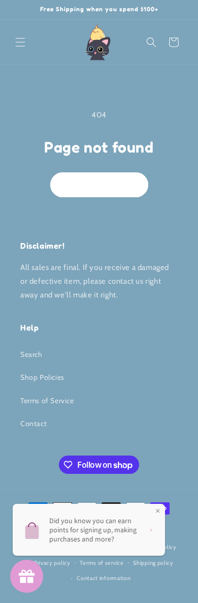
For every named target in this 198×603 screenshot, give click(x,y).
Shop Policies (42, 377)
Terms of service (101, 562)
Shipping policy (153, 562)
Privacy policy (52, 562)
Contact (33, 423)
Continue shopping (99, 184)
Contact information (103, 578)
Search (31, 354)
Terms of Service (47, 400)
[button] (20, 42)
